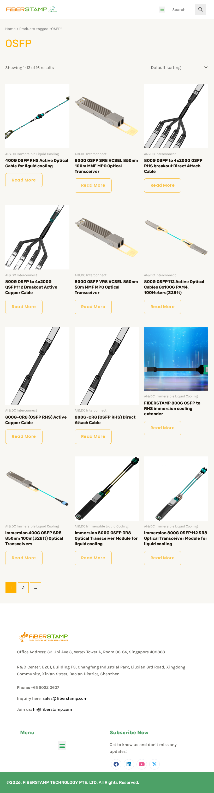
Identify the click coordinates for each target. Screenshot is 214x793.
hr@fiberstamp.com (52, 709)
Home (10, 29)
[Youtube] (141, 764)
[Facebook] (116, 764)
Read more (24, 180)
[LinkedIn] (129, 764)
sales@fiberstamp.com (65, 698)
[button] (162, 10)
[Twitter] (154, 764)
